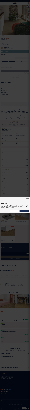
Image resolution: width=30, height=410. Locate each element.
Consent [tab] (5, 200)
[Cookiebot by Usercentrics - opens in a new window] (25, 198)
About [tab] (25, 200)
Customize (14, 210)
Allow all (24, 210)
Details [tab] (15, 200)
